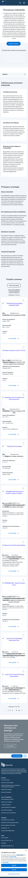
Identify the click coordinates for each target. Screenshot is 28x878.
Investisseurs (4, 828)
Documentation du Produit (7, 799)
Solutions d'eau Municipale (7, 782)
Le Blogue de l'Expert (6, 804)
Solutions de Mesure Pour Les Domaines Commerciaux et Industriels (10, 786)
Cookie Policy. (6, 862)
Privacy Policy (13, 856)
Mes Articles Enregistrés (6, 810)
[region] (14, 863)
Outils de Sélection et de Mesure (8, 807)
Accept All (14, 869)
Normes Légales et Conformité (8, 825)
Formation (3, 843)
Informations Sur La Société (7, 819)
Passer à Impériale (14, 292)
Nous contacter (4, 837)
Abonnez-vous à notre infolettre (8, 812)
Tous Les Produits (5, 780)
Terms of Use (20, 855)
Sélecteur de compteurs (6, 802)
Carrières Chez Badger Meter (7, 830)
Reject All (14, 865)
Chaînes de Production (6, 789)
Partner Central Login (6, 840)
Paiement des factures (6, 845)
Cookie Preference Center (14, 874)
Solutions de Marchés (6, 792)
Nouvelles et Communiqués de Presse (9, 822)
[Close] (26, 850)
